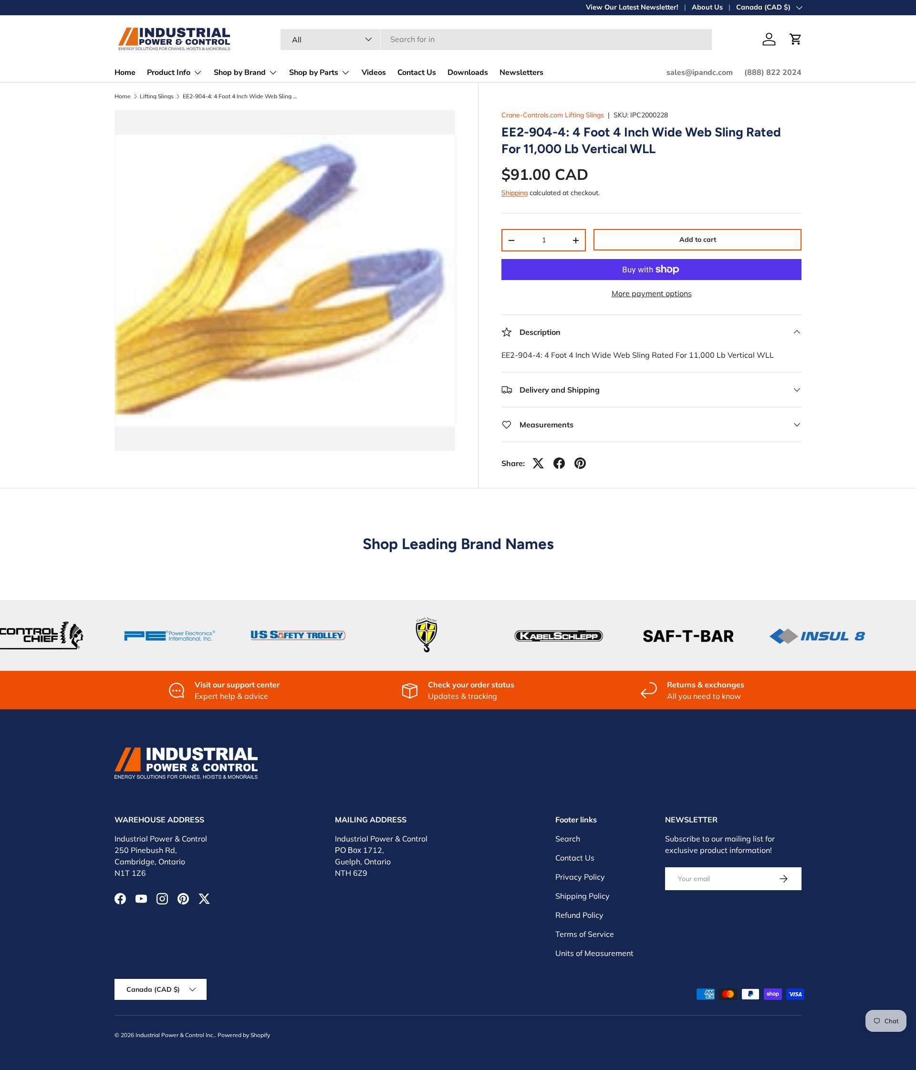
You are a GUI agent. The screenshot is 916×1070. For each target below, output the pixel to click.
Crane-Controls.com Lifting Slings (552, 115)
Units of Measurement (594, 953)
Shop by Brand (240, 72)
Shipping (514, 192)
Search (567, 838)
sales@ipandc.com (699, 72)
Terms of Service (584, 934)
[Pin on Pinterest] (580, 463)
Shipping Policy (582, 896)
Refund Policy (579, 915)
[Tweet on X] (538, 463)
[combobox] (496, 39)
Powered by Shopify (244, 1035)
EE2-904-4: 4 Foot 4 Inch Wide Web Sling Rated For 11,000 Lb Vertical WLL (240, 96)
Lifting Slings (157, 96)
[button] (795, 39)
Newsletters (521, 72)
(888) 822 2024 (773, 72)
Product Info (168, 72)
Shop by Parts (313, 72)
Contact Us (416, 72)
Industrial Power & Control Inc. (175, 1035)
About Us (707, 7)
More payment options (652, 293)
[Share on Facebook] (559, 463)
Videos (374, 72)
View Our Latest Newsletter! (632, 7)
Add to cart (697, 239)
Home (124, 72)
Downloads (468, 72)
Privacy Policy (580, 877)
